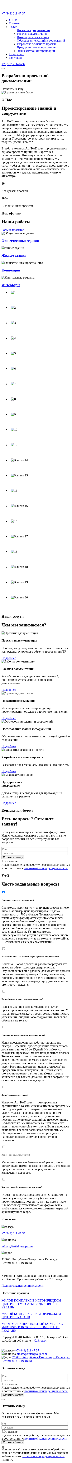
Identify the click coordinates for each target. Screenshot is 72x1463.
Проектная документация (33, 30)
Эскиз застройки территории (36, 50)
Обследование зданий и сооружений (41, 40)
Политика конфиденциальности (23, 1285)
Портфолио (16, 54)
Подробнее (9, 658)
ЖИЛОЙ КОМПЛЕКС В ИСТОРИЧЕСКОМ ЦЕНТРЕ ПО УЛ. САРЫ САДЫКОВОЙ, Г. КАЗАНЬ (31, 1304)
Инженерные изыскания (33, 37)
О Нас (13, 20)
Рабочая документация (32, 33)
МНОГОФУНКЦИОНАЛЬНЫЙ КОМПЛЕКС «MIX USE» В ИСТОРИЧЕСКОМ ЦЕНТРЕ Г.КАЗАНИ (32, 1327)
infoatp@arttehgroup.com (17, 1246)
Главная (14, 23)
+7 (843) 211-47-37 (13, 13)
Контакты (15, 57)
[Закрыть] (3, 1399)
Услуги (13, 26)
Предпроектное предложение (36, 47)
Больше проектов (13, 229)
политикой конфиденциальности (46, 868)
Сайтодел (40, 1340)
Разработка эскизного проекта (36, 44)
